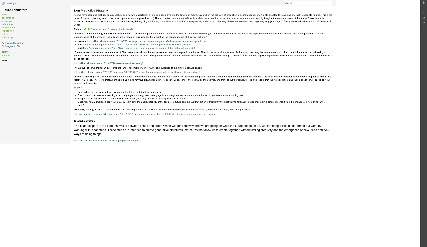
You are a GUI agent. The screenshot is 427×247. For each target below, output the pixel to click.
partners (6, 51)
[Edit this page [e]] (423, 13)
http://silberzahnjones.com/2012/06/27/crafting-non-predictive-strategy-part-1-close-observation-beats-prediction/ (146, 41)
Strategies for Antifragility (121, 29)
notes (5, 34)
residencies (8, 30)
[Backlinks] (423, 24)
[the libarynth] (9, 3)
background (8, 17)
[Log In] (423, 3)
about (5, 14)
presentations (9, 27)
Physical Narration (14, 43)
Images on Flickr (14, 46)
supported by (9, 55)
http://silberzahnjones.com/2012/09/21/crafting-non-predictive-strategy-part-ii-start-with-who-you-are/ (137, 44)
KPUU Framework (93, 29)
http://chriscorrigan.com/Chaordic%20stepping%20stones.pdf (106, 140)
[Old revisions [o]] (423, 18)
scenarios (7, 21)
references (7, 24)
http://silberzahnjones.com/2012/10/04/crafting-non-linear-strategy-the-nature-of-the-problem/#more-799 (139, 48)
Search (330, 3)
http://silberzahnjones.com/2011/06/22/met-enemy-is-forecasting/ (108, 63)
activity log (7, 37)
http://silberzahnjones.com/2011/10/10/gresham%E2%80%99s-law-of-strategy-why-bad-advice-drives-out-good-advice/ (136, 72)
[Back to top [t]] (423, 29)
